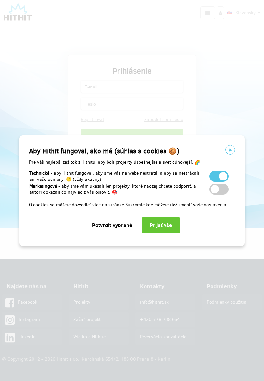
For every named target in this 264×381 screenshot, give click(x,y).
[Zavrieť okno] (230, 150)
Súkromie (135, 205)
